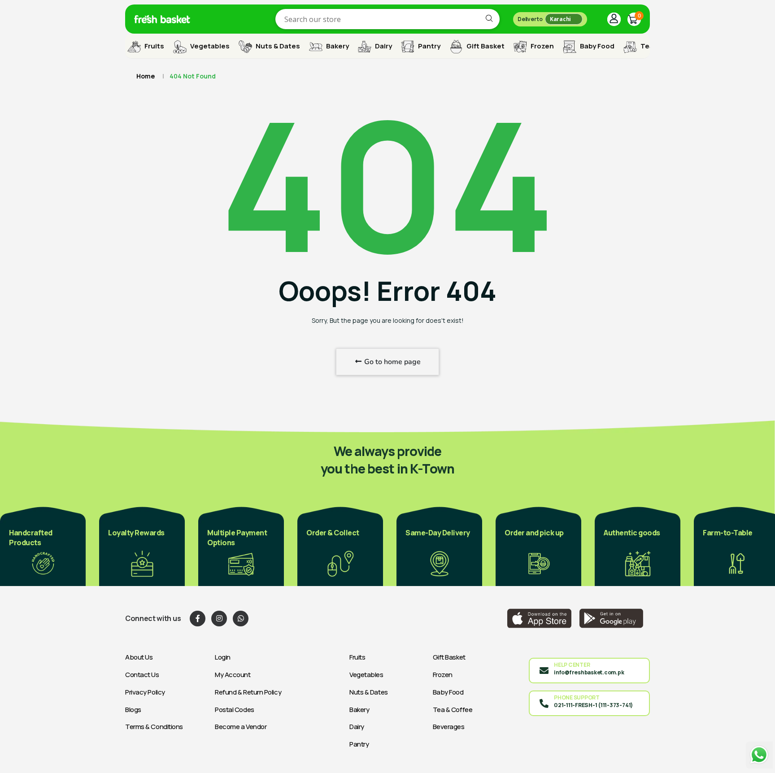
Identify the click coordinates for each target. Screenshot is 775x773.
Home (145, 76)
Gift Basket (485, 46)
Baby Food (596, 46)
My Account (233, 674)
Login (223, 657)
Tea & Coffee (453, 709)
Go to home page (391, 362)
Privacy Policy (145, 692)
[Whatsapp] (240, 618)
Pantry (428, 46)
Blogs (133, 709)
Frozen (541, 46)
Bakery (337, 46)
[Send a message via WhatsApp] (759, 754)
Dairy (383, 46)
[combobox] (387, 19)
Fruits (153, 46)
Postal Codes (234, 709)
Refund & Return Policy (248, 692)
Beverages (449, 726)
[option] (134, 545)
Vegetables (209, 46)
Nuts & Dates (277, 46)
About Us (138, 657)
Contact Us (142, 674)
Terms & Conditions (154, 726)
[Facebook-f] (197, 618)
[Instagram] (219, 618)
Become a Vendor (240, 726)
